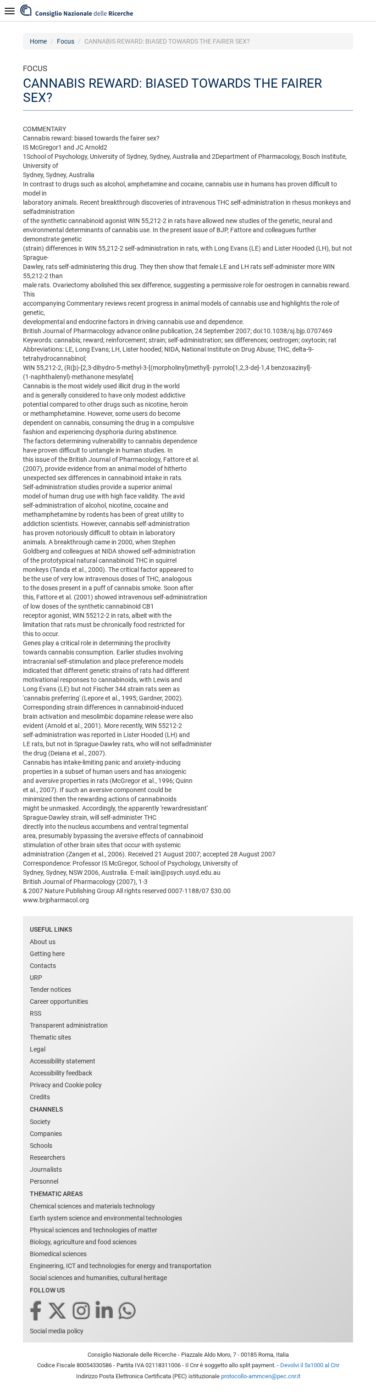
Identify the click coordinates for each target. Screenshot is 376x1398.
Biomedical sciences (58, 1254)
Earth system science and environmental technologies (106, 1218)
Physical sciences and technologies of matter (93, 1230)
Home (38, 41)
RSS (35, 1013)
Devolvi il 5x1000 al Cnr (309, 1365)
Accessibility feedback (61, 1073)
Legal (37, 1049)
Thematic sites (50, 1037)
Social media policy (56, 1331)
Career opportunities (59, 1001)
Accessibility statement (62, 1061)
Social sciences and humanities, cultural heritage (98, 1277)
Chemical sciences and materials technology (92, 1206)
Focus (65, 41)
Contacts (43, 965)
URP (36, 977)
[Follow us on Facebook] (36, 1311)
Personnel (44, 1181)
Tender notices (50, 989)
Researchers (47, 1157)
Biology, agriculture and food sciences (83, 1242)
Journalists (46, 1169)
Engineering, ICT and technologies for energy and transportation (120, 1265)
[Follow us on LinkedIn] (105, 1311)
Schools (41, 1145)
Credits (40, 1097)
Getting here (47, 953)
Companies (46, 1133)
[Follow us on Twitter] (58, 1311)
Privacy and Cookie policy (66, 1085)
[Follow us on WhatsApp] (128, 1311)
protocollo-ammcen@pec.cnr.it (260, 1376)
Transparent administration (69, 1025)
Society (40, 1121)
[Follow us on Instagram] (82, 1311)
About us (42, 941)
